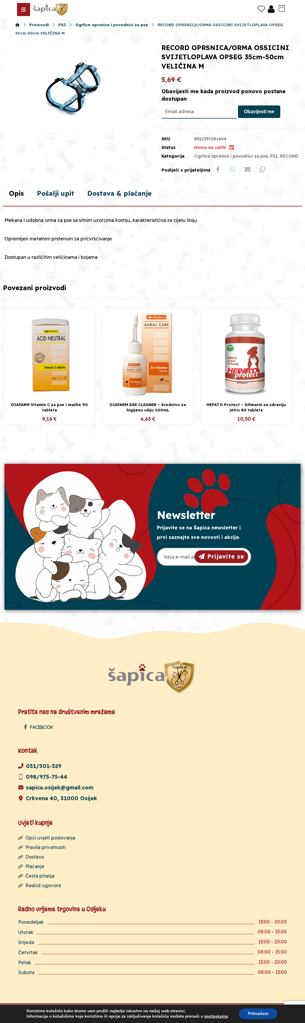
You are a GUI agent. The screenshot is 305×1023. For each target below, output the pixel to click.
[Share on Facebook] (218, 169)
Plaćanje (34, 866)
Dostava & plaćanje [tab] (119, 193)
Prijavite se (225, 556)
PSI (274, 156)
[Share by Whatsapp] (233, 169)
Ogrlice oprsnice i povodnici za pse (231, 156)
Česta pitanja (40, 876)
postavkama (216, 1016)
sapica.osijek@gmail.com (60, 787)
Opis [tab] (16, 193)
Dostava (34, 857)
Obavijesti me (259, 111)
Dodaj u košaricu (53, 419)
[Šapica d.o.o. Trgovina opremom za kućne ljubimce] (17, 24)
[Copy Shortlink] (262, 169)
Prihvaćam (258, 1013)
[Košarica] (282, 8)
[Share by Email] (247, 169)
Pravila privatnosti (45, 847)
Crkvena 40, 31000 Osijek (61, 798)
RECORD (289, 156)
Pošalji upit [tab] (55, 193)
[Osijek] (51, 9)
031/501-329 (43, 766)
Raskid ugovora (43, 885)
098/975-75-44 (46, 776)
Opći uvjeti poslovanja (50, 838)
